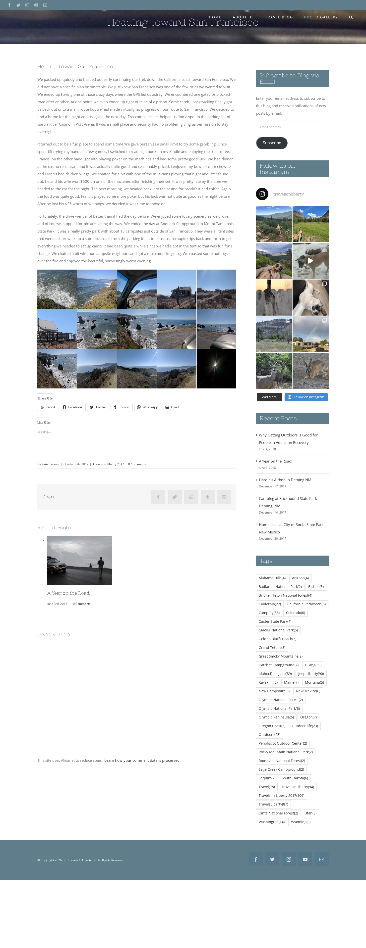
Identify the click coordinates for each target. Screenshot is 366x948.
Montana (314, 682)
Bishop (316, 586)
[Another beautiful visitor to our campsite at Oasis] (311, 371)
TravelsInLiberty (297, 787)
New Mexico (308, 691)
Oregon (308, 717)
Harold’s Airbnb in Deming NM (285, 479)
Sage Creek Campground (281, 769)
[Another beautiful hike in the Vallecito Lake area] (274, 224)
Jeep (285, 673)
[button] (351, 17)
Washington (272, 822)
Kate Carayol (50, 464)
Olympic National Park (279, 708)
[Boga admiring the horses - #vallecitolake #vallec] (311, 224)
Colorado (295, 613)
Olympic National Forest (281, 700)
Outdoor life (305, 726)
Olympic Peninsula (276, 717)
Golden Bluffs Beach (277, 639)
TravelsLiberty (273, 804)
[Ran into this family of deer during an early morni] (274, 371)
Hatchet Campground (279, 665)
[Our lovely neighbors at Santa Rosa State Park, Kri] (311, 334)
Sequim (267, 778)
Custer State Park (275, 621)
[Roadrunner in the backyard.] (274, 298)
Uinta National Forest (278, 813)
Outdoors (269, 734)
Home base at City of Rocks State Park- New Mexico (79, 554)
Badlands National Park (280, 586)
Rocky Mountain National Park (286, 752)
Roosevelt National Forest (282, 760)
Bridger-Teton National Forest (285, 595)
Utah (310, 813)
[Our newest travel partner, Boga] (311, 298)
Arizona (300, 578)
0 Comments (137, 464)
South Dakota (295, 778)
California (270, 604)
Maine (291, 682)
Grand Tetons (272, 647)
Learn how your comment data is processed (142, 758)
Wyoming (300, 822)
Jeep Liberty (311, 673)
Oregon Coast (272, 726)
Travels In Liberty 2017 (108, 464)
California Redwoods (306, 604)
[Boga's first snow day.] (311, 261)
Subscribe (271, 143)
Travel (267, 787)
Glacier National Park (278, 630)
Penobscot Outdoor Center (283, 743)
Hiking (313, 665)
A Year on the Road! (275, 461)
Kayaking (268, 682)
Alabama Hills (272, 578)
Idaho (265, 673)
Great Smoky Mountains (281, 656)
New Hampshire (274, 691)
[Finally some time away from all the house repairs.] (274, 334)
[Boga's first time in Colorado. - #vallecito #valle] (274, 261)
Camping (269, 613)
